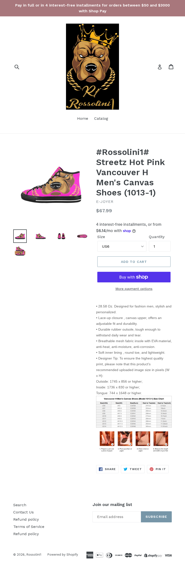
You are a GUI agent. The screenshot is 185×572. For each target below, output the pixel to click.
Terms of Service (28, 526)
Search (19, 505)
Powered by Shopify (62, 554)
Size (101, 236)
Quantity (157, 236)
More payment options (133, 289)
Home (82, 118)
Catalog (101, 118)
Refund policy (26, 519)
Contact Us (23, 512)
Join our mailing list (112, 504)
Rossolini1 (33, 554)
